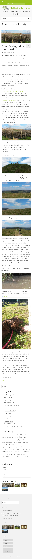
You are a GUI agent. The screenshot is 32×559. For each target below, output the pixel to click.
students (21, 454)
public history (16, 454)
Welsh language (22, 456)
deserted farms (18, 437)
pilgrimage (26, 451)
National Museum (11, 451)
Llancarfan (7, 444)
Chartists (11, 434)
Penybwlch (21, 451)
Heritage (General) (9, 405)
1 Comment (4, 380)
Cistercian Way (10, 410)
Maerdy (16, 449)
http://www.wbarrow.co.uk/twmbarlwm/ (13, 91)
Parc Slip (17, 451)
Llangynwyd (15, 447)
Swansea (24, 454)
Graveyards (7, 402)
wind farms (6, 459)
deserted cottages (6, 437)
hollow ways (17, 442)
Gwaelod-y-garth (9, 442)
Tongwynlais (5, 456)
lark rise (26, 442)
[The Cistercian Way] (4, 489)
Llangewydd (4, 447)
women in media (10, 459)
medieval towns (21, 449)
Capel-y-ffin (8, 434)
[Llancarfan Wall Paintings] (23, 485)
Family (6, 400)
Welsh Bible (17, 456)
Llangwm (10, 447)
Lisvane (2, 444)
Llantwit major (5, 449)
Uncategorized (8, 419)
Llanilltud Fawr (22, 447)
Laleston (22, 442)
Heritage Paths (9, 52)
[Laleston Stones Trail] (17, 485)
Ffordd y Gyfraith (18, 440)
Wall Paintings (8, 421)
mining (6, 451)
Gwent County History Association (16, 426)
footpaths (25, 439)
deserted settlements (7, 439)
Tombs (6, 416)
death (24, 434)
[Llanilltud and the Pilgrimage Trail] (11, 485)
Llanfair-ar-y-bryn (22, 444)
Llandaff (12, 444)
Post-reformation (7, 454)
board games (3, 434)
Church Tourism (8, 397)
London (12, 449)
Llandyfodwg (17, 444)
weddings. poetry (12, 456)
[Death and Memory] (4, 485)
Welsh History (8, 424)
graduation (3, 442)
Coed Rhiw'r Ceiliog (18, 434)
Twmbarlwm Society (6, 377)
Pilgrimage (7, 413)
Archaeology (8, 395)
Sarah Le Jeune (18, 556)
